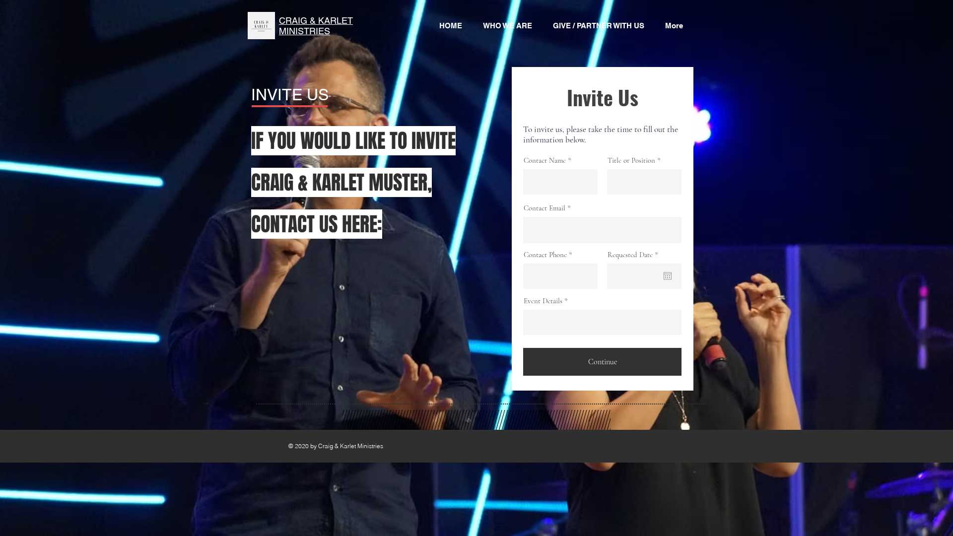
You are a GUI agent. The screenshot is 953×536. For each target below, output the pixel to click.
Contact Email (544, 208)
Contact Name (545, 160)
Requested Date (635, 255)
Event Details (543, 301)
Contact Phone (545, 255)
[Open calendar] (668, 276)
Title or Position (631, 160)
